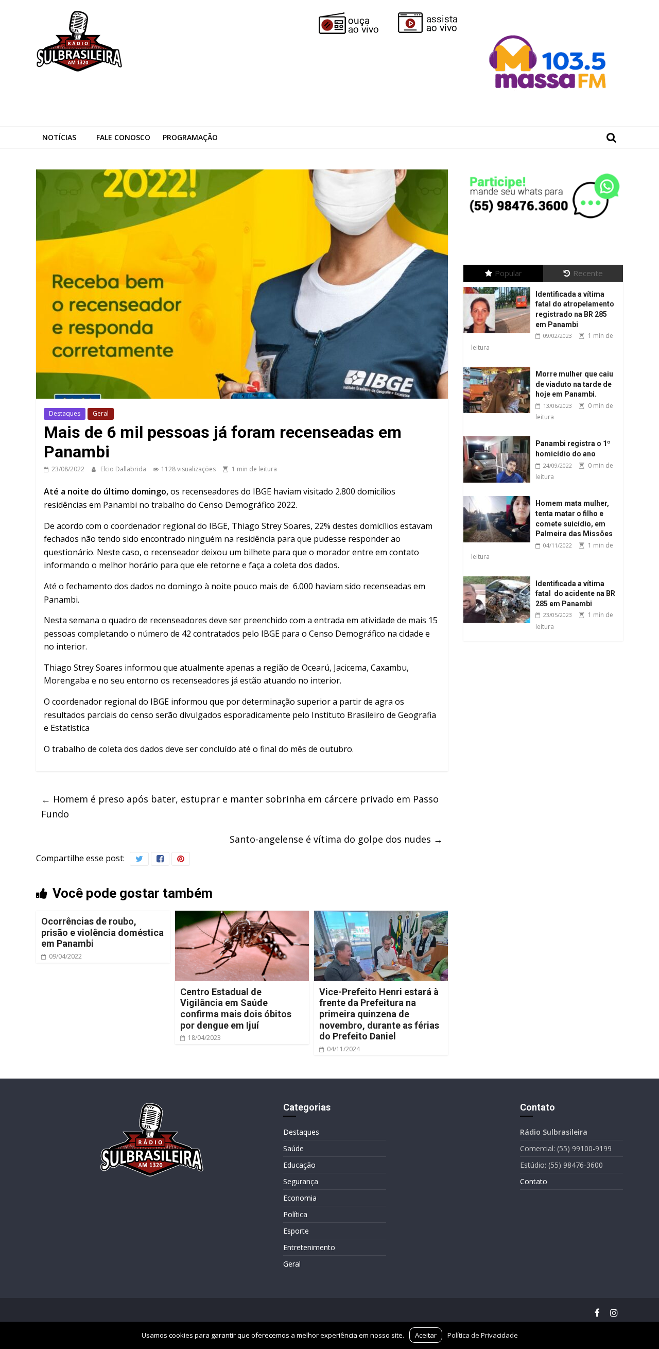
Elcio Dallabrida (124, 469)
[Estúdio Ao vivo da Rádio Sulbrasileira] (435, 16)
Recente (588, 273)
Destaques (64, 413)
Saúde (293, 1148)
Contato (533, 1181)
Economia (300, 1198)
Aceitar (426, 1335)
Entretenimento (309, 1247)
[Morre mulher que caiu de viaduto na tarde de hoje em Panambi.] (499, 367)
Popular (508, 273)
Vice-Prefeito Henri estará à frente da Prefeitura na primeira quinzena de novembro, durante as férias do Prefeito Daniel (379, 1013)
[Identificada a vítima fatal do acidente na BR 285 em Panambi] (499, 577)
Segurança (300, 1181)
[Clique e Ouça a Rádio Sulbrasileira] (355, 16)
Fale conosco (123, 137)
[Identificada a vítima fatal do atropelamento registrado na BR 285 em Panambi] (499, 287)
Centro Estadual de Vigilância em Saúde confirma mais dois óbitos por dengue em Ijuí (235, 1008)
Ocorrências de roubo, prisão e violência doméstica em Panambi (102, 932)
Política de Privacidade (482, 1335)
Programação (190, 137)
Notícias (59, 137)
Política (295, 1214)
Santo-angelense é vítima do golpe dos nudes (336, 839)
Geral (101, 413)
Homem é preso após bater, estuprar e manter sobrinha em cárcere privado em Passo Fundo (240, 806)
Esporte (296, 1231)
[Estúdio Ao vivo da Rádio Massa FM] (549, 16)
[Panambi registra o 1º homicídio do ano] (499, 436)
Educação (299, 1165)
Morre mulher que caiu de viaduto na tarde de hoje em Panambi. (574, 384)
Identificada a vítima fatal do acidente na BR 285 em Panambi (575, 593)
